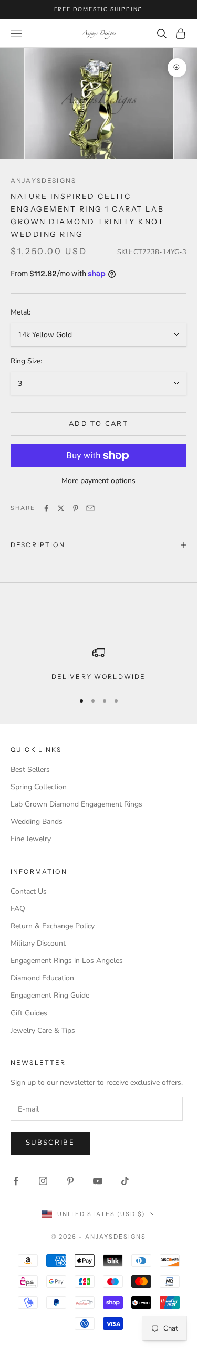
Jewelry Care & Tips (43, 1030)
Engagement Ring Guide (50, 995)
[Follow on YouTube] (97, 1181)
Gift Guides (29, 1013)
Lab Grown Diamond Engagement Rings (76, 804)
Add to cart (98, 423)
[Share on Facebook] (46, 508)
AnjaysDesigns (43, 180)
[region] (98, 664)
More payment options (98, 481)
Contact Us (29, 891)
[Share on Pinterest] (75, 508)
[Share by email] (90, 508)
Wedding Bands (37, 821)
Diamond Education (42, 978)
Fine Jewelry (31, 839)
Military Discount (38, 943)
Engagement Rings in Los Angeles (67, 961)
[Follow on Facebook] (16, 1181)
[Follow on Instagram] (43, 1181)
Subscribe (50, 1142)
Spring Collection (39, 787)
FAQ (18, 909)
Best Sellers (30, 769)
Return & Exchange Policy (53, 926)
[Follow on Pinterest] (70, 1181)
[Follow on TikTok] (125, 1181)
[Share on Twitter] (61, 508)
